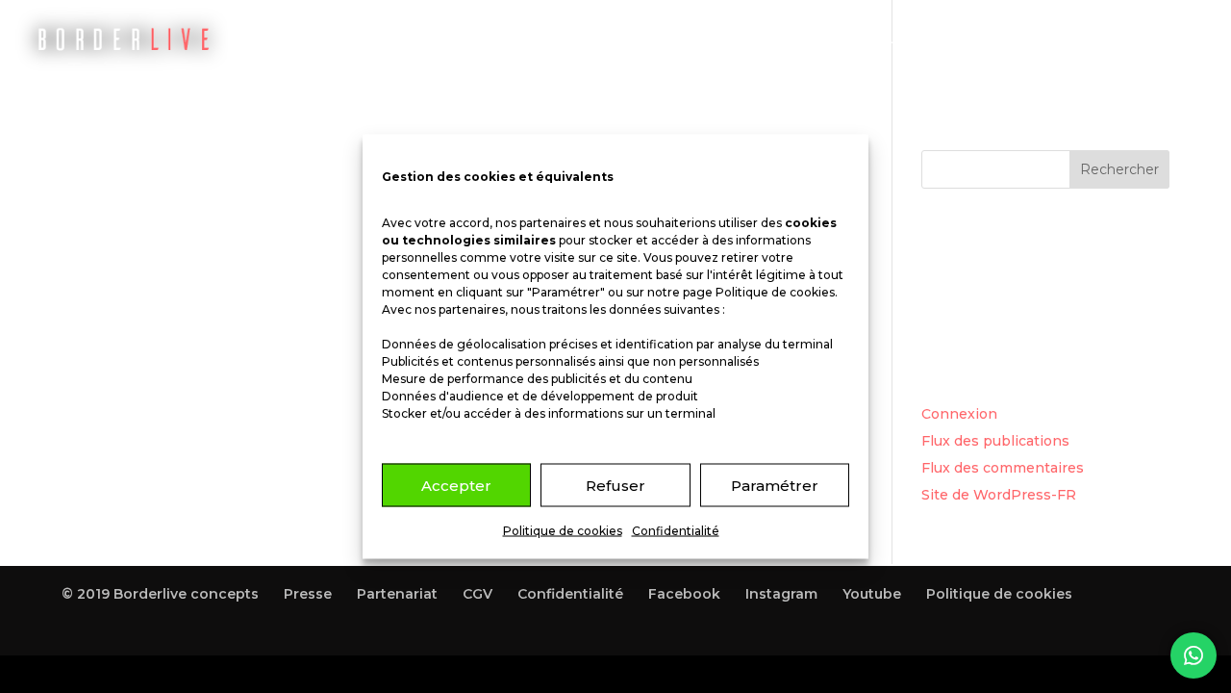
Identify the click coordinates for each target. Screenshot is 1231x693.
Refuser (615, 484)
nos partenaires (540, 223)
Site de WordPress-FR (998, 494)
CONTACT (1100, 39)
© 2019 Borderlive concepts (160, 594)
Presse (308, 594)
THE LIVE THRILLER (754, 39)
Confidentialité (675, 531)
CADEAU (881, 39)
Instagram (781, 594)
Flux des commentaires (1002, 467)
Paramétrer (774, 484)
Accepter (456, 484)
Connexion (959, 414)
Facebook (684, 594)
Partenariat (397, 594)
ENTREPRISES (988, 39)
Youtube (871, 594)
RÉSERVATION (606, 39)
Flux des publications (995, 440)
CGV (477, 594)
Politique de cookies (775, 292)
